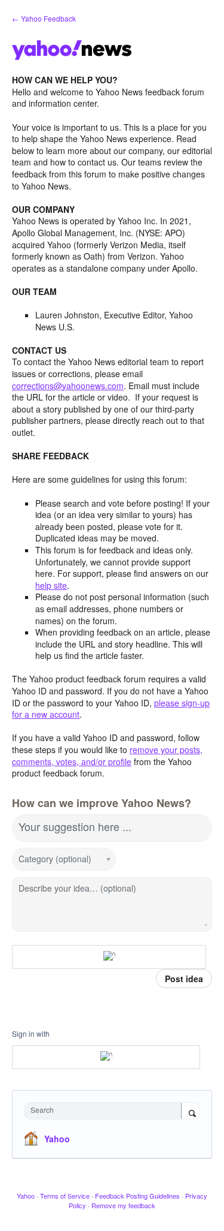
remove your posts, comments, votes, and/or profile (107, 756)
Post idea (184, 979)
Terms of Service (65, 1195)
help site (51, 585)
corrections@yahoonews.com (68, 386)
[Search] (190, 1111)
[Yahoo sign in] (109, 957)
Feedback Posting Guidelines (137, 1195)
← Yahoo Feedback (44, 18)
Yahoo (57, 1139)
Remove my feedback (123, 1205)
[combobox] (105, 1111)
